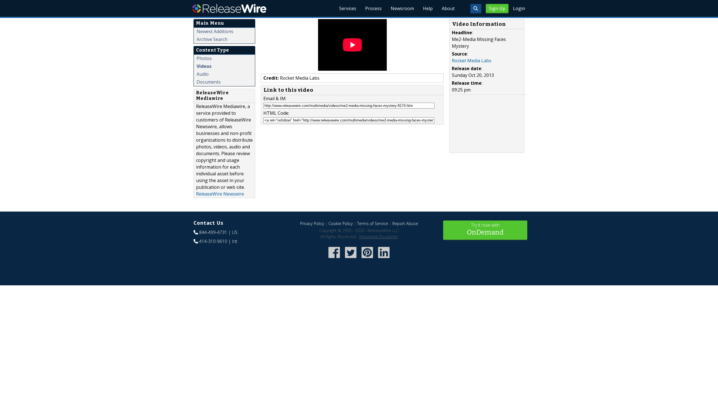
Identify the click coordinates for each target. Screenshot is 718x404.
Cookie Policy (340, 223)
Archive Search (212, 39)
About (448, 8)
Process (373, 8)
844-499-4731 (213, 232)
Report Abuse (405, 223)
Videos (204, 66)
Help (428, 8)
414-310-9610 (213, 241)
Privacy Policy (312, 223)
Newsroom (402, 8)
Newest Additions (215, 31)
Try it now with (485, 229)
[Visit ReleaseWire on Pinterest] (367, 258)
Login (519, 8)
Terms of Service (372, 223)
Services (347, 8)
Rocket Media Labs (471, 61)
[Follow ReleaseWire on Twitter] (350, 258)
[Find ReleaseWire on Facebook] (334, 258)
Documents (209, 82)
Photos (204, 58)
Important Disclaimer (378, 236)
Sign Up (497, 8)
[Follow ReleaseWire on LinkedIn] (384, 258)
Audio (203, 74)
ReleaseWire (229, 8)
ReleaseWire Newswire (220, 194)
